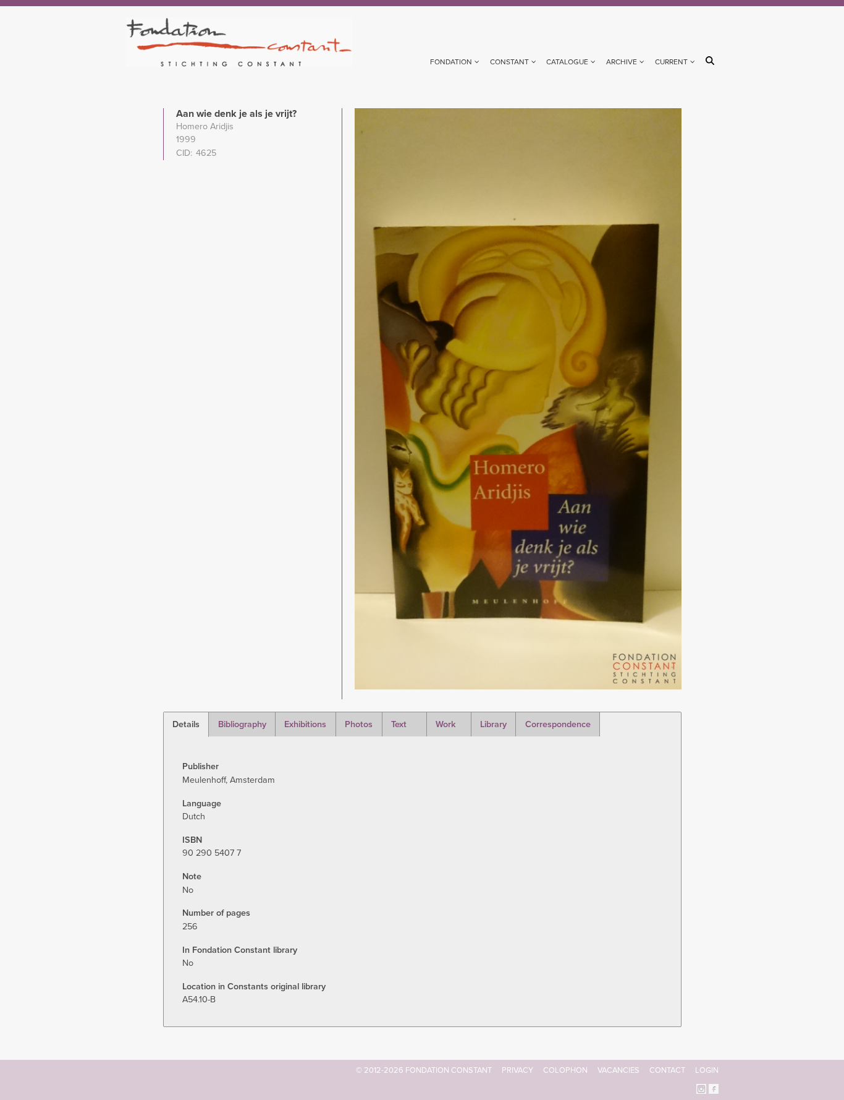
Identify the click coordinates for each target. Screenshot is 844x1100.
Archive (621, 62)
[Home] (244, 42)
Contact (667, 1070)
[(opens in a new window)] (701, 1088)
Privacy (517, 1070)
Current (671, 62)
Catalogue (567, 62)
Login (707, 1070)
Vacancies (618, 1070)
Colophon (565, 1070)
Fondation (451, 62)
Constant (509, 62)
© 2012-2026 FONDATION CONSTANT (424, 1070)
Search (712, 60)
